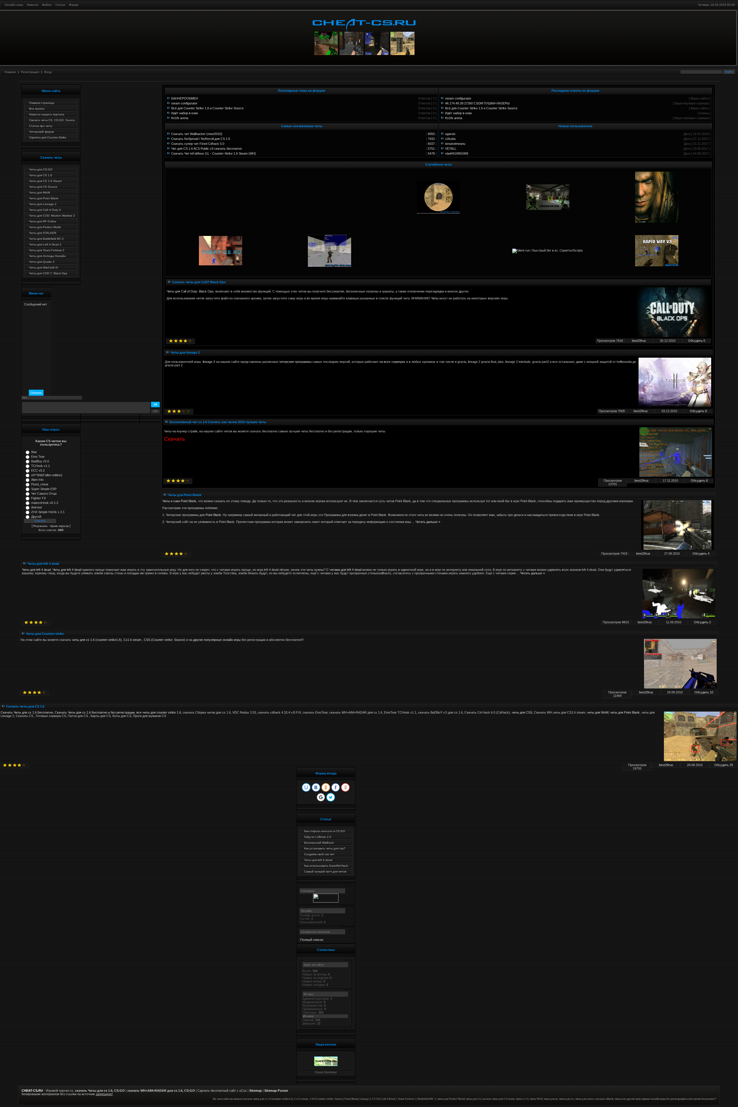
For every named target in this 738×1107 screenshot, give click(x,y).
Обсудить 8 (698, 411)
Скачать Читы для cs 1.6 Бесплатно (27, 712)
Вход (47, 72)
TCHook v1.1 (40, 466)
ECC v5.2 (38, 470)
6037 (431, 143)
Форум (73, 4)
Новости (32, 4)
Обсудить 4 (700, 553)
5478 (431, 153)
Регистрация (30, 72)
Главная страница (41, 102)
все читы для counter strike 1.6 (158, 712)
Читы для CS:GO (40, 169)
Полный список (311, 939)
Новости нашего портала (46, 114)
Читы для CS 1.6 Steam (45, 181)
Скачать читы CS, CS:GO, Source (52, 120)
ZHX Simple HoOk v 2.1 (48, 512)
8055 (431, 134)
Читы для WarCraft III (43, 267)
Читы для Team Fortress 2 (46, 250)
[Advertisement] (369, 78)
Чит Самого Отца (44, 493)
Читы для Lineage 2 (43, 204)
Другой (36, 516)
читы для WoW (597, 712)
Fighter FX (38, 498)
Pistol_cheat (39, 484)
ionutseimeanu (455, 143)
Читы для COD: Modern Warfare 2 (52, 215)
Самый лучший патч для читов (325, 871)
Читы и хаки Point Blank (179, 501)
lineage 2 (209, 361)
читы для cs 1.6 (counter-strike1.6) (97, 639)
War (34, 452)
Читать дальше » (427, 522)
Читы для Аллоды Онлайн (47, 256)
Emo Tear (38, 456)
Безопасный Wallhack (319, 842)
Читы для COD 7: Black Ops (48, 273)
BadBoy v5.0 (40, 461)
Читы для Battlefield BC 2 (46, 238)
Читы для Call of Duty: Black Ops (190, 291)
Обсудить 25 (723, 765)
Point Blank (213, 515)
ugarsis (450, 134)
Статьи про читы (40, 125)
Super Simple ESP (44, 489)
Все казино (37, 108)
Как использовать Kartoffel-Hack (326, 865)
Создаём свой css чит (319, 854)
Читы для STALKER (42, 232)
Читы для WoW (39, 192)
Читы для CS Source (43, 186)
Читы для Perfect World (45, 227)
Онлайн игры (14, 4)
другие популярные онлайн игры (217, 639)
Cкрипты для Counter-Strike (47, 137)
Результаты (40, 526)
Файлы (47, 4)
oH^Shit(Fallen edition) (46, 475)
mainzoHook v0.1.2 (44, 502)
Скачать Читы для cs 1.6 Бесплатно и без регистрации (95, 712)
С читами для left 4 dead (344, 569)
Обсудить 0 (696, 340)
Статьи (60, 4)
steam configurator (184, 103)
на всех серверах (392, 361)
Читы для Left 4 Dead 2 (45, 244)
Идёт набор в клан (184, 113)
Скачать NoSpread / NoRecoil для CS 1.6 (200, 138)
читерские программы (295, 361)
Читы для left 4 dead (36, 569)
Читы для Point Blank (43, 198)
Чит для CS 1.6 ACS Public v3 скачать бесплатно (206, 148)
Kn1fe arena (179, 118)
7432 (431, 138)
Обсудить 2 (702, 622)
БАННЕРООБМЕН (184, 98)
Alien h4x (37, 479)
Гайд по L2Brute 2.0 (317, 836)
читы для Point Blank (625, 712)
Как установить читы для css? (324, 848)
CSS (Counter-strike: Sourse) (164, 639)
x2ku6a (450, 138)
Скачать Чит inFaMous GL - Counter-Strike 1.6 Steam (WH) (213, 153)
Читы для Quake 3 (41, 261)
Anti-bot (36, 507)
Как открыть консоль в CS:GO (324, 831)
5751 (431, 148)
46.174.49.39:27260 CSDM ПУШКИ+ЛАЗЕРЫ (477, 103)
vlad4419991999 (456, 153)
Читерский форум (41, 131)
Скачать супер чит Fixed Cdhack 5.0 (197, 143)
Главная (10, 72)
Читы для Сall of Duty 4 (45, 209)
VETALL (450, 148)
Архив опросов (59, 526)
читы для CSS (522, 712)
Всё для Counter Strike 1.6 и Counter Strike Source (207, 108)
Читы (434, 298)
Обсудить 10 (703, 692)
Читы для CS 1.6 (40, 175)
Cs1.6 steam (132, 639)
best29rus (639, 340)
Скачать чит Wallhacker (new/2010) (196, 134)
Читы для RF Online (42, 221)
